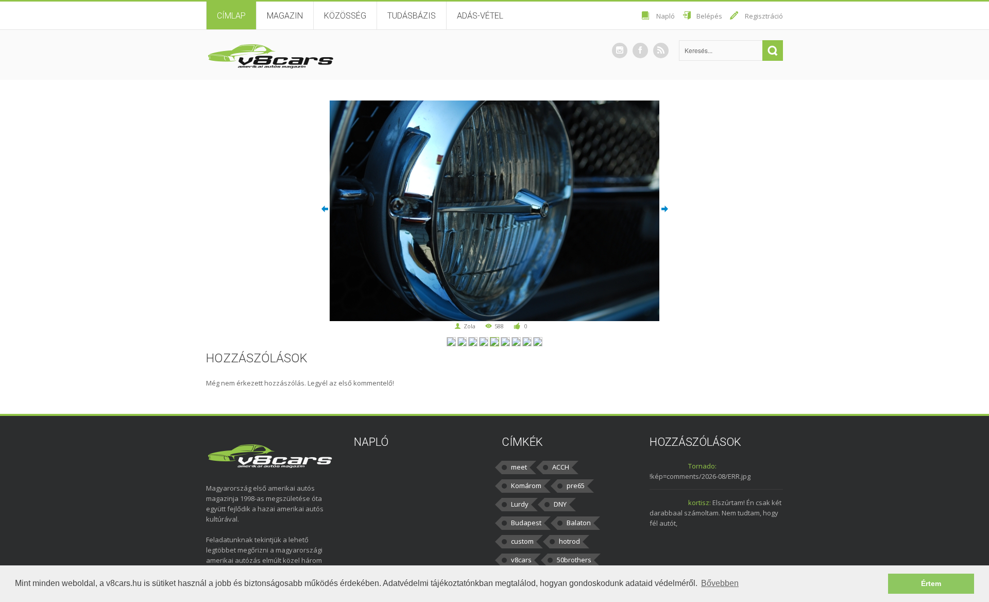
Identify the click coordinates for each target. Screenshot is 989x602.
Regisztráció (764, 16)
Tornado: (702, 466)
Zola (469, 326)
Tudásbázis (411, 16)
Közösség (345, 16)
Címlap (231, 16)
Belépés (709, 16)
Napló (665, 16)
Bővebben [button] (720, 583)
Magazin (285, 16)
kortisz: (699, 502)
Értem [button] (931, 583)
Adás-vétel (480, 16)
